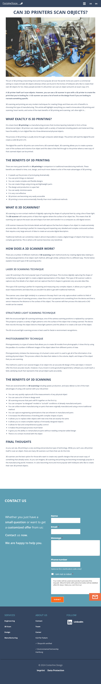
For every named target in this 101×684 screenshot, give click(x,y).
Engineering (9, 621)
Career (38, 632)
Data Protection (55, 670)
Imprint (41, 670)
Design (7, 632)
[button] (84, 3)
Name (54, 516)
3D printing (23, 125)
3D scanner (14, 216)
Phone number (59, 559)
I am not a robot (64, 574)
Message (57, 538)
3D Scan (7, 626)
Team (38, 626)
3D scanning (45, 255)
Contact (39, 621)
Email (55, 527)
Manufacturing (10, 638)
